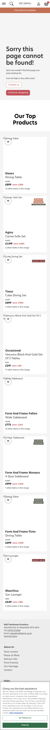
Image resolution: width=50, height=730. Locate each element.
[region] (25, 706)
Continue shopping (18, 93)
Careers (8, 670)
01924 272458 (13, 630)
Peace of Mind (11, 655)
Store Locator (11, 652)
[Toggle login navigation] (38, 3)
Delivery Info (10, 659)
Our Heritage (11, 666)
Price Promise (11, 663)
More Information (16, 713)
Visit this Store (10, 636)
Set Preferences (25, 718)
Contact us (14, 85)
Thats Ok (25, 725)
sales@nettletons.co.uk (21, 633)
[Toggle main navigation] (3, 3)
